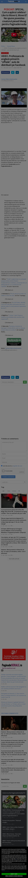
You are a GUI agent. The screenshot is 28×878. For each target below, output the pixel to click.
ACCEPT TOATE (14, 874)
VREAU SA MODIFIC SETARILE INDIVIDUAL (14, 875)
